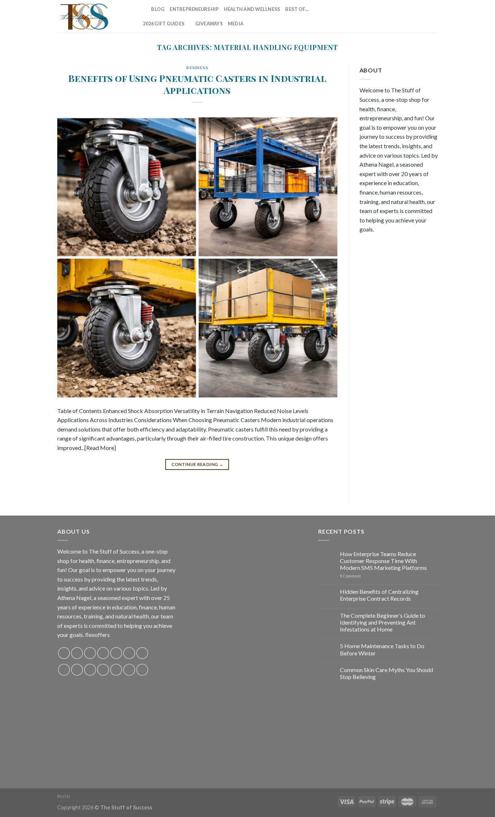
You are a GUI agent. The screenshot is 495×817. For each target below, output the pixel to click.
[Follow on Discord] (142, 653)
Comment (350, 576)
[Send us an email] (405, 16)
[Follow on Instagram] (376, 16)
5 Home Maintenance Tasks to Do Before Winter (382, 649)
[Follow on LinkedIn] (424, 16)
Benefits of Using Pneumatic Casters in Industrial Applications (197, 84)
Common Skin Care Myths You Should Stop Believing (386, 673)
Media (236, 23)
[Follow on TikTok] (385, 16)
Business (197, 67)
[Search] (143, 9)
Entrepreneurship (194, 9)
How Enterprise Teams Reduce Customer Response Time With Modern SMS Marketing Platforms (383, 560)
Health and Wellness (252, 9)
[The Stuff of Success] (93, 16)
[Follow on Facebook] (367, 16)
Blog (158, 9)
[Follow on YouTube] (433, 16)
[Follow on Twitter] (395, 16)
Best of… (297, 9)
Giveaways (209, 23)
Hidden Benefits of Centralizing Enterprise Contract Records (379, 595)
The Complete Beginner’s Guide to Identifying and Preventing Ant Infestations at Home (382, 622)
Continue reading (197, 464)
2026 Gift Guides (163, 23)
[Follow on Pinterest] (414, 16)
